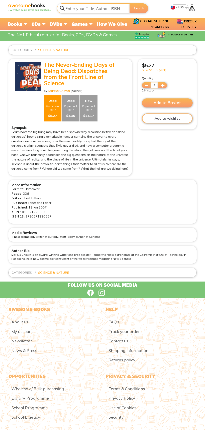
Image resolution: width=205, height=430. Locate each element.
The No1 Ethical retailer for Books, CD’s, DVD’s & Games (62, 34)
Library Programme (30, 398)
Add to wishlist (167, 118)
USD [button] (181, 7)
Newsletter (21, 340)
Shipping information (128, 350)
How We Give (112, 24)
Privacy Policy (122, 398)
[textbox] (93, 8)
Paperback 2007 (71, 108)
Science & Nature (53, 50)
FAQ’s (114, 321)
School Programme (29, 407)
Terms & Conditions (127, 388)
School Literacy (25, 417)
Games (80, 24)
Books (15, 24)
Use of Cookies (122, 407)
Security (116, 417)
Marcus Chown (59, 91)
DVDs (56, 24)
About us (19, 321)
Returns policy (122, 359)
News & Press (24, 350)
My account (22, 331)
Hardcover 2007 (52, 108)
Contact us (118, 340)
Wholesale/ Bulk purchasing (37, 388)
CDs (36, 24)
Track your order (124, 331)
